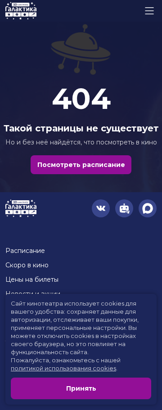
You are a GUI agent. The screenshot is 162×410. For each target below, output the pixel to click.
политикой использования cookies (63, 368)
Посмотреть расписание (81, 165)
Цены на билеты (31, 279)
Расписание (25, 251)
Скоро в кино (27, 265)
